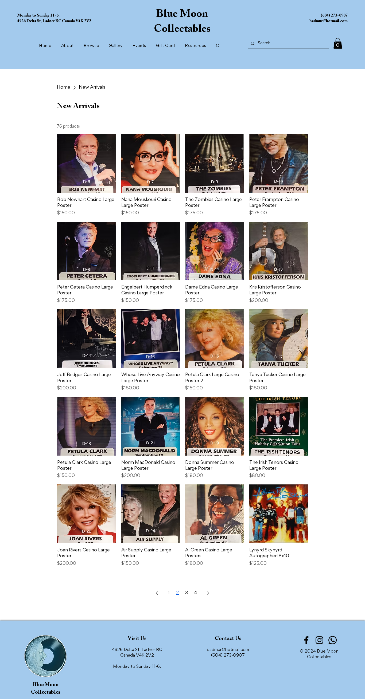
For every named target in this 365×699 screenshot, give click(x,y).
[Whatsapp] (332, 640)
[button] (92, 46)
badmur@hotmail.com (228, 650)
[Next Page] (208, 593)
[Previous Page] (157, 593)
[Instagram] (319, 640)
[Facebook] (306, 640)
